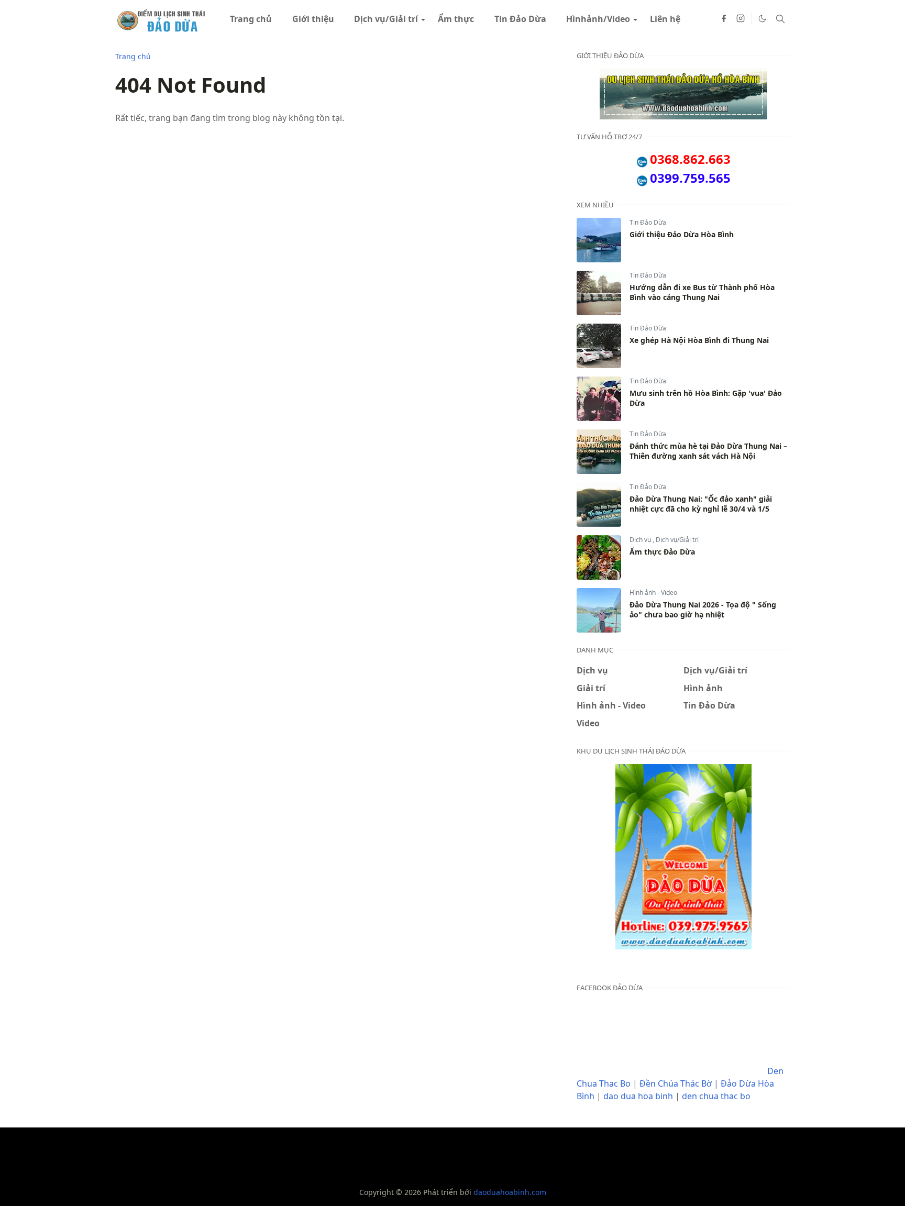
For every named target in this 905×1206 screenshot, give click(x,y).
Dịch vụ (641, 539)
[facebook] (723, 19)
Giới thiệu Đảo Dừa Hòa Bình (682, 234)
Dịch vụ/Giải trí (677, 539)
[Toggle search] (780, 18)
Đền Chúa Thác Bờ (675, 1083)
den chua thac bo (716, 1096)
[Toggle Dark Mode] (762, 18)
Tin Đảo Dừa (648, 222)
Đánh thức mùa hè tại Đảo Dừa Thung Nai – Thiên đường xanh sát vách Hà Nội (708, 451)
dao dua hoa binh (638, 1096)
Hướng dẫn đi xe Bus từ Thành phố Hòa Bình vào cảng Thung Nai (702, 292)
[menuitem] (251, 19)
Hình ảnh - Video (653, 592)
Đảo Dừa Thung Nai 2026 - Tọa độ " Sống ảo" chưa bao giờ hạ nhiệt (703, 609)
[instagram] (740, 19)
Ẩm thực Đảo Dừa (662, 552)
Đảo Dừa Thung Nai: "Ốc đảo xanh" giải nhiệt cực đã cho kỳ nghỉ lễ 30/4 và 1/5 (701, 504)
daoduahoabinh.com (509, 1192)
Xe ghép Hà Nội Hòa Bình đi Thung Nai (699, 340)
